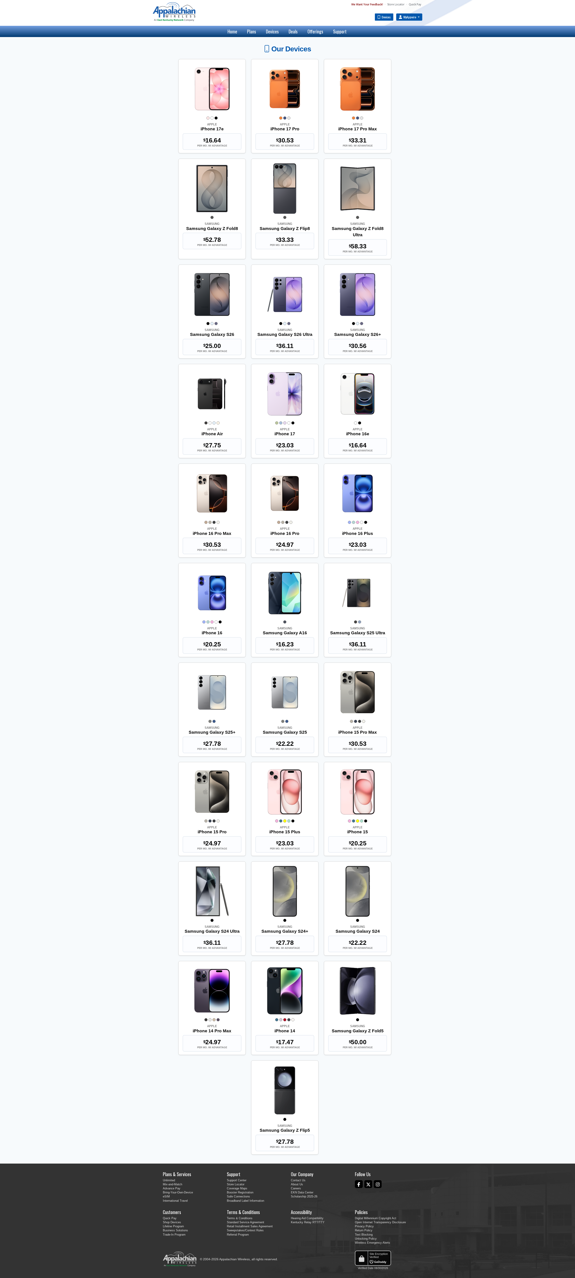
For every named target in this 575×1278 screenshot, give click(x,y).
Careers (296, 1188)
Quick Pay (415, 4)
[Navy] (214, 721)
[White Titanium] (218, 522)
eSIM (166, 1196)
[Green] (288, 821)
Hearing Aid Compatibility (307, 1218)
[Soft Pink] (208, 118)
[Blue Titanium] (355, 721)
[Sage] (276, 423)
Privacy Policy (364, 1226)
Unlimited (169, 1180)
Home (232, 31)
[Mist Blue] (280, 423)
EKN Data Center (302, 1192)
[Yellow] (284, 821)
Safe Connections (238, 1196)
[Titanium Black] (355, 622)
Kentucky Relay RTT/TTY (308, 1222)
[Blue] (280, 821)
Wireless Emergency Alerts (372, 1242)
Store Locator (396, 4)
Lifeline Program (173, 1226)
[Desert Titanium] (206, 522)
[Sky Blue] (212, 323)
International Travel (175, 1200)
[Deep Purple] (218, 1019)
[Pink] (357, 522)
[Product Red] (284, 1019)
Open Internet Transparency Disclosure (380, 1222)
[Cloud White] (210, 423)
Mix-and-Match (172, 1184)
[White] (212, 118)
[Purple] (280, 1019)
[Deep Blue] (284, 118)
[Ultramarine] (349, 522)
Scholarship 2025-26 (304, 1196)
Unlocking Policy (366, 1238)
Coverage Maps (237, 1188)
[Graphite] (212, 217)
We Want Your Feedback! (367, 4)
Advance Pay (171, 1188)
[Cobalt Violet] (216, 323)
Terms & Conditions (239, 1218)
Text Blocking (364, 1234)
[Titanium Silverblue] (359, 622)
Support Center (236, 1180)
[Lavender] (284, 423)
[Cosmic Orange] (280, 118)
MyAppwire (410, 17)
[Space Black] (206, 423)
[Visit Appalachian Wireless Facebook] (359, 1184)
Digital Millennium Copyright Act (375, 1218)
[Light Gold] (218, 423)
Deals (293, 31)
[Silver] (288, 118)
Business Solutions (175, 1230)
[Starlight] (292, 1019)
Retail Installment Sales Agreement (250, 1226)
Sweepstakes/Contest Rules (245, 1230)
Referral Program (238, 1234)
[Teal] (353, 522)
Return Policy (363, 1230)
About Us (297, 1184)
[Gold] (214, 1019)
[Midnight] (288, 1019)
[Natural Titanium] (210, 522)
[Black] (216, 118)
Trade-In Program (174, 1234)
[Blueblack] (284, 622)
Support (340, 31)
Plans (251, 31)
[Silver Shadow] (210, 721)
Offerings (315, 31)
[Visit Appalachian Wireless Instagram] (378, 1184)
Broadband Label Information (245, 1200)
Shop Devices (172, 1222)
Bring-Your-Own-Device (178, 1192)
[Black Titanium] (214, 522)
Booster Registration (240, 1192)
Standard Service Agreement (245, 1222)
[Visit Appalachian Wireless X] (368, 1184)
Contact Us (298, 1180)
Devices (386, 17)
